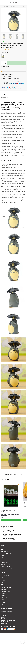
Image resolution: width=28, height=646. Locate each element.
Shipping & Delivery (6, 564)
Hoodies (3, 595)
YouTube (3, 606)
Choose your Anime (8, 6)
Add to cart (17, 62)
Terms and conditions (6, 553)
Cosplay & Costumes (6, 591)
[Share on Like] (2, 87)
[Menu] (3, 2)
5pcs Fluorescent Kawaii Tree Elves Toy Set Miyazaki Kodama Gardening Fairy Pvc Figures (11, 514)
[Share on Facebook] (4, 87)
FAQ (2, 557)
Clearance (3, 580)
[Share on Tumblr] (17, 87)
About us (3, 548)
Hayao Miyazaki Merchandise (18, 6)
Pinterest (3, 604)
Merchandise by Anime (6, 575)
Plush (24, 503)
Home (2, 6)
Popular (3, 577)
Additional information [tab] (6, 97)
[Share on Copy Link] (19, 87)
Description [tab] (4, 94)
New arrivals (4, 578)
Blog (2, 584)
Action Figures (4, 510)
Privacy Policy (4, 551)
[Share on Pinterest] (9, 87)
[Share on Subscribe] (14, 87)
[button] (5, 62)
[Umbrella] (3, 56)
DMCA (2, 549)
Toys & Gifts (4, 597)
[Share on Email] (12, 87)
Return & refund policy (6, 568)
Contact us (3, 555)
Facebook (3, 602)
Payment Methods (5, 566)
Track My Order (5, 562)
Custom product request (7, 570)
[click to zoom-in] (13, 20)
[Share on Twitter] (7, 87)
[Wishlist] (19, 484)
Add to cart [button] (11, 519)
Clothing (3, 593)
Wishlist (3, 582)
